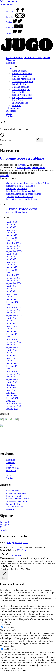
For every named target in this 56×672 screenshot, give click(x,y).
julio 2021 (11, 384)
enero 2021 (11, 400)
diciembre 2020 (13, 403)
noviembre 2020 (13, 406)
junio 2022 (11, 355)
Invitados (21, 167)
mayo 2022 (11, 358)
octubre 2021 (12, 376)
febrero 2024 (12, 302)
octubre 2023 (12, 312)
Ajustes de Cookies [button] (10, 569)
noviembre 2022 (13, 342)
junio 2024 (11, 291)
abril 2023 (11, 328)
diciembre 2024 (13, 275)
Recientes (10, 460)
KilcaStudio (22, 550)
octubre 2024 (12, 280)
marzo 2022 (11, 363)
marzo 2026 (11, 235)
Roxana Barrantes (14, 496)
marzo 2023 (11, 331)
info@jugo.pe (6, 4)
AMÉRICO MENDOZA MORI (21, 209)
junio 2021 (11, 387)
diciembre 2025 (13, 243)
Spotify (3, 530)
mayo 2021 (11, 390)
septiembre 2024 (14, 283)
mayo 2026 (11, 230)
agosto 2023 (11, 318)
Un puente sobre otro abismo (22, 158)
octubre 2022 (12, 344)
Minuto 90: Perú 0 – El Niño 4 (20, 186)
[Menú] (1, 144)
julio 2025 (11, 256)
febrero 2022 (12, 366)
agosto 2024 (11, 286)
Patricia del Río (13, 504)
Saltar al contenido (8, 1)
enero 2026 (11, 240)
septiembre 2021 (14, 379)
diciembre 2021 (13, 371)
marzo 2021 (11, 395)
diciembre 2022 (13, 339)
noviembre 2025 (13, 246)
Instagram (4, 524)
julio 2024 (11, 288)
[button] (39, 140)
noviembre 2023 (13, 310)
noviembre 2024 (13, 278)
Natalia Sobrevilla (14, 506)
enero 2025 (11, 272)
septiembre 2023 (14, 315)
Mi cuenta (10, 462)
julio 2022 (11, 352)
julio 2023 (11, 320)
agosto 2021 (11, 382)
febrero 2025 (12, 270)
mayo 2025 (11, 262)
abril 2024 (11, 296)
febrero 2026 (12, 238)
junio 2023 (11, 323)
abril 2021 (11, 392)
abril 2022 (11, 360)
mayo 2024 (11, 294)
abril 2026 (11, 232)
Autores (9, 465)
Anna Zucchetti (13, 490)
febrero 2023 (12, 334)
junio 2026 (11, 227)
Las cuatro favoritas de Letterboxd (22, 199)
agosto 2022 (11, 350)
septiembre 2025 (14, 251)
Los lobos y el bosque (16, 188)
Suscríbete (11, 470)
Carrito (9, 478)
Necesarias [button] (5, 624)
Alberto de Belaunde (16, 493)
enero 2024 (11, 304)
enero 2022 (11, 368)
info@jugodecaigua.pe (17, 542)
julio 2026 (11, 224)
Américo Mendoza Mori (17, 498)
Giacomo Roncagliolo (16, 212)
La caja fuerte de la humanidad (20, 191)
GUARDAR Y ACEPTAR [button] (13, 670)
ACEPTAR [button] (26, 569)
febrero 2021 (12, 398)
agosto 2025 (11, 254)
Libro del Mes (12, 468)
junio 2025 (11, 259)
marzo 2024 (11, 299)
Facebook (4, 522)
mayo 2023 (11, 326)
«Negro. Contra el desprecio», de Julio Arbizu (27, 183)
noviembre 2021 (13, 374)
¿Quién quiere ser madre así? (19, 196)
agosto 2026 (11, 222)
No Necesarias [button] (7, 646)
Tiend (8, 475)
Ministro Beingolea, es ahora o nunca (24, 194)
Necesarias (9, 627)
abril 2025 (11, 264)
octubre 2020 (12, 408)
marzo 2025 (11, 267)
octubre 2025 (12, 248)
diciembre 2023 (13, 307)
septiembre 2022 (14, 347)
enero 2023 (11, 336)
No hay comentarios (35, 167)
